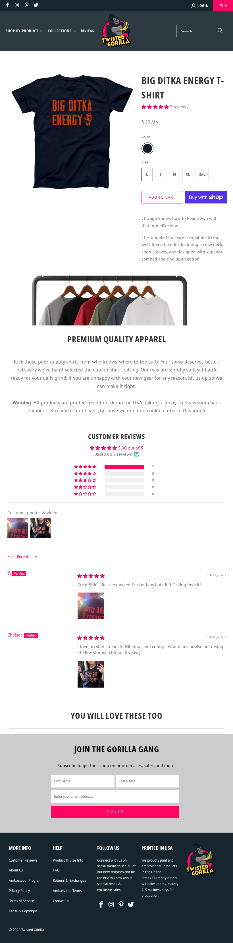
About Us (16, 870)
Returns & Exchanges (69, 880)
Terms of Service (21, 900)
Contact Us (61, 900)
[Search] (220, 31)
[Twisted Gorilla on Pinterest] (26, 5)
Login (203, 5)
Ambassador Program (25, 880)
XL (188, 174)
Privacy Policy (19, 890)
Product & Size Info (68, 860)
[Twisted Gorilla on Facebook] (7, 5)
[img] (91, 576)
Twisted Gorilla (32, 929)
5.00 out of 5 (130, 448)
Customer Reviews (23, 860)
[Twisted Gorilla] (116, 31)
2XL (202, 174)
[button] (25, 31)
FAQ (56, 870)
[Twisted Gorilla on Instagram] (17, 5)
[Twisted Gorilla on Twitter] (36, 5)
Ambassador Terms (67, 890)
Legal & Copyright (23, 911)
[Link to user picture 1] (91, 605)
